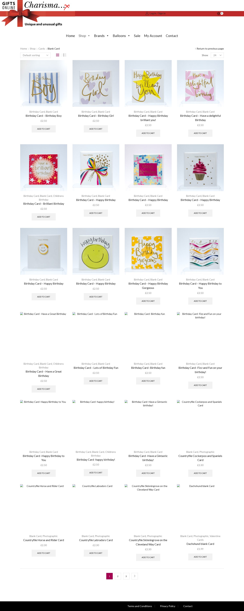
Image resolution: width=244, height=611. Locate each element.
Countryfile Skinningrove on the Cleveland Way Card (148, 542)
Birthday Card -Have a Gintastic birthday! (148, 458)
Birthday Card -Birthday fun (148, 367)
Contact (172, 36)
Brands (99, 36)
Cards (41, 48)
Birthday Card (37, 111)
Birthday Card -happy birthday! (96, 459)
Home (70, 36)
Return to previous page (210, 48)
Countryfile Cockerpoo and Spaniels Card (200, 458)
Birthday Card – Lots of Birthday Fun (96, 367)
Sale (137, 36)
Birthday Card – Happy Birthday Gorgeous (148, 285)
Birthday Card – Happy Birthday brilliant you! (148, 118)
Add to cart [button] (43, 128)
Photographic (207, 451)
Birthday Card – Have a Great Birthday (44, 373)
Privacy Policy (167, 606)
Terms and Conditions (139, 606)
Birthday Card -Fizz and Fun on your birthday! (200, 370)
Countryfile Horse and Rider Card (43, 540)
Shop (82, 36)
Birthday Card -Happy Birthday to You (43, 458)
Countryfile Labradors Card (96, 540)
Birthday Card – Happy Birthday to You (200, 285)
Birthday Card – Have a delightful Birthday (200, 118)
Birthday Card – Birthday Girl (96, 115)
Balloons (119, 36)
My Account (153, 36)
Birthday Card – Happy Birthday (96, 199)
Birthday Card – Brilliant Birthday (43, 203)
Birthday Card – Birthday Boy (44, 115)
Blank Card (52, 111)
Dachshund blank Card (200, 543)
